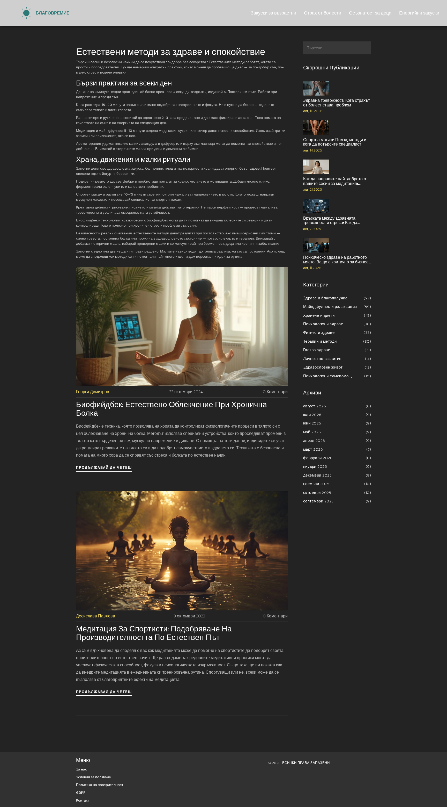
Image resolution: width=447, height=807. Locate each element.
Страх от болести (322, 12)
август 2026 (337, 406)
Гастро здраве (337, 349)
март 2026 (337, 449)
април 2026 (337, 440)
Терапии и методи (337, 341)
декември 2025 (337, 475)
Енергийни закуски (419, 12)
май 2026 (337, 432)
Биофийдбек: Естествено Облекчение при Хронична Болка (171, 408)
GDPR (81, 792)
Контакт (82, 800)
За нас (81, 769)
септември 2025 (337, 501)
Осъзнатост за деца (370, 12)
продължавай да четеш (104, 467)
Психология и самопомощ (337, 376)
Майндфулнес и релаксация (337, 306)
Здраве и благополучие (337, 298)
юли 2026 (337, 414)
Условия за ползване (93, 777)
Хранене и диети (337, 315)
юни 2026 (337, 423)
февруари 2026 (337, 457)
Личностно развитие (337, 358)
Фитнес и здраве (337, 332)
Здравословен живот (337, 367)
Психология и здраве (337, 324)
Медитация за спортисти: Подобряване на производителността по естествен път (154, 633)
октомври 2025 (337, 492)
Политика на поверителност (99, 785)
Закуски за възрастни (273, 12)
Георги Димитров (92, 392)
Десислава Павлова (95, 616)
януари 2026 (337, 466)
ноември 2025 (337, 483)
